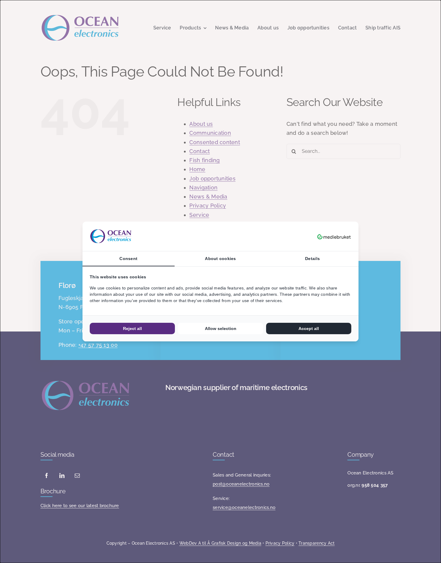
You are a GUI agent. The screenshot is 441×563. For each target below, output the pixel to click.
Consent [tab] (128, 258)
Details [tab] (312, 258)
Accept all (308, 328)
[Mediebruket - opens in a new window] (334, 236)
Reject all (132, 328)
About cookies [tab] (220, 258)
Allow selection (220, 328)
